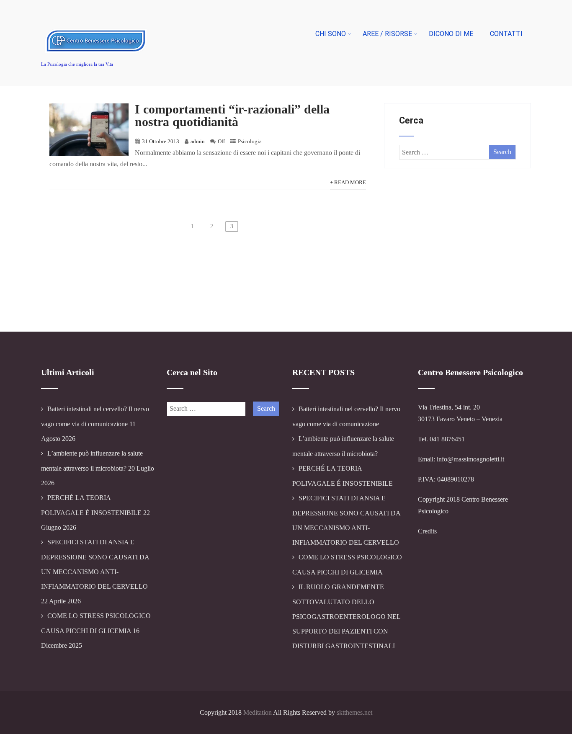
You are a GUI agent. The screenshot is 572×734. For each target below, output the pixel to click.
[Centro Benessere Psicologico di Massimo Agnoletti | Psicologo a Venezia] (96, 60)
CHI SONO (330, 34)
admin (198, 141)
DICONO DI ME (451, 34)
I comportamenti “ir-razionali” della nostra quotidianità (232, 115)
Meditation (257, 712)
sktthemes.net (354, 712)
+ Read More (348, 182)
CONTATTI (506, 34)
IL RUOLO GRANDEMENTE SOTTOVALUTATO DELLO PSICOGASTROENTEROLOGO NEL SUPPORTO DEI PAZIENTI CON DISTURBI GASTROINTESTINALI (346, 616)
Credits (427, 531)
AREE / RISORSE (387, 34)
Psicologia (250, 141)
